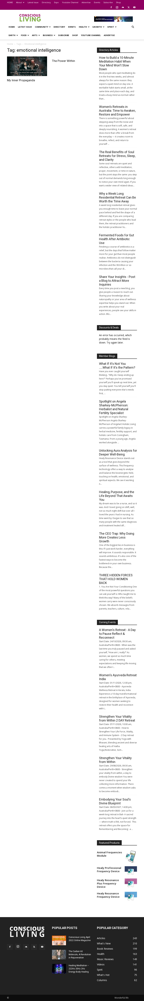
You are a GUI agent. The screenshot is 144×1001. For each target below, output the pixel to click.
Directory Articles (108, 50)
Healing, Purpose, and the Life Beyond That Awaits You (116, 495)
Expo (56, 2)
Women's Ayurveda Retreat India (118, 677)
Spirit (110, 27)
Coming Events (107, 622)
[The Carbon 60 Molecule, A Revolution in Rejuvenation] (59, 954)
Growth (97, 27)
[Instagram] (117, 7)
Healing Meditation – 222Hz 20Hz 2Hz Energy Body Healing (79, 968)
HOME (10, 2)
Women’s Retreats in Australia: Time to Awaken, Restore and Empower (117, 110)
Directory (46, 2)
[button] (133, 27)
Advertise (86, 2)
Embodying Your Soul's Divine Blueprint (115, 801)
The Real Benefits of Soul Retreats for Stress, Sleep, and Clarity (117, 156)
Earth (12, 35)
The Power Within (63, 61)
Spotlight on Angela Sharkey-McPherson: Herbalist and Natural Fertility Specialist (113, 407)
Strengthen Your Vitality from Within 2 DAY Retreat (117, 718)
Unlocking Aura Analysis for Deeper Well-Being (118, 452)
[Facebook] (111, 7)
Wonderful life (121, 997)
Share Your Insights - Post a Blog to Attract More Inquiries (117, 280)
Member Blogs (107, 356)
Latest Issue (33, 2)
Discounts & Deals (109, 327)
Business (48, 35)
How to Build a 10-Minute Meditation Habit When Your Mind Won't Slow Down (116, 63)
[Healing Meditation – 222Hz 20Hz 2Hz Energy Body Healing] (59, 969)
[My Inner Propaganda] (27, 66)
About (19, 2)
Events (97, 2)
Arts (34, 35)
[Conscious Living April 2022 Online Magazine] (59, 940)
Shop (118, 2)
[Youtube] (134, 7)
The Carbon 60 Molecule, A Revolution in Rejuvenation (80, 954)
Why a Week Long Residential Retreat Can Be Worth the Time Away (117, 197)
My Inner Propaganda (21, 80)
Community (41, 27)
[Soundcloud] (122, 7)
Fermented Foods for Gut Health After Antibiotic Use (116, 239)
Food (24, 35)
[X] (128, 7)
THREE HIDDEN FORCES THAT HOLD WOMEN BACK (116, 579)
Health (83, 27)
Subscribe (108, 2)
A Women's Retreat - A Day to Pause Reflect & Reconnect (117, 633)
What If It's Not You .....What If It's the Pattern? (117, 365)
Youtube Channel (70, 2)
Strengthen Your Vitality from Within (115, 760)
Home (10, 43)
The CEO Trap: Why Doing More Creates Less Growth (116, 537)
